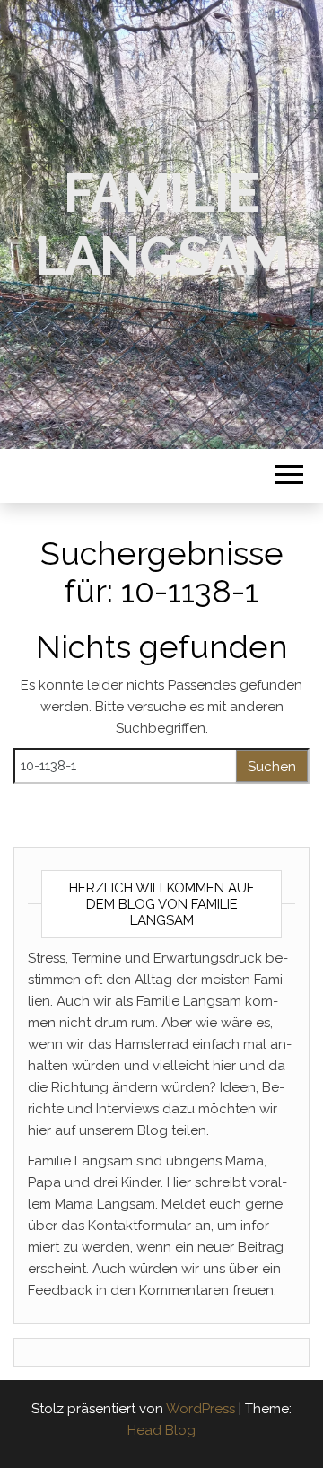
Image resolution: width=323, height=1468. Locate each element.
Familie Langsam (162, 224)
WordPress (200, 1409)
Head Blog (161, 1430)
